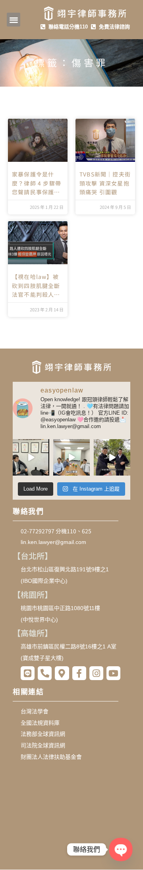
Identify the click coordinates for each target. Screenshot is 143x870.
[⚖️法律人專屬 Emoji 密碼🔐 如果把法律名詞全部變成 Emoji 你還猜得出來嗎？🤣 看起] (71, 457)
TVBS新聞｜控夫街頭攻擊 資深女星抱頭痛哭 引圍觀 (105, 183)
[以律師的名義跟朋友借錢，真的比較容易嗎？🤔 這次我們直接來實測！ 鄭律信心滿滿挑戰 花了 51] (31, 457)
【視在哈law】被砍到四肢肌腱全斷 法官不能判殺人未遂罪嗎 (36, 286)
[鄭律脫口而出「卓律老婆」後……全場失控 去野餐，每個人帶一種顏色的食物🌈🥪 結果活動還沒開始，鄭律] (112, 457)
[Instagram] (96, 673)
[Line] (28, 673)
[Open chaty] (121, 849)
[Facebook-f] (79, 673)
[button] (14, 20)
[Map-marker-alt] (62, 673)
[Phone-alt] (45, 673)
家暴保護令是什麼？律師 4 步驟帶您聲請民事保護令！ (36, 183)
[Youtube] (113, 673)
